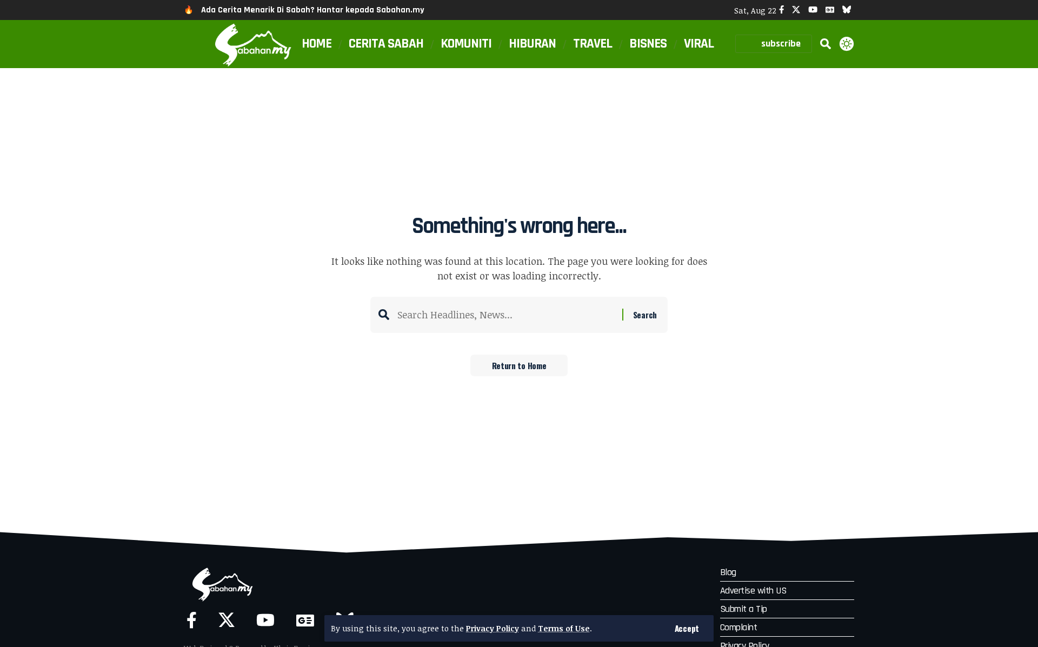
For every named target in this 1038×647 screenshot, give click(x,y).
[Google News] (830, 10)
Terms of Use (564, 628)
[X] (796, 10)
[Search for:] (505, 315)
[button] (687, 628)
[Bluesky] (847, 10)
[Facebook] (781, 10)
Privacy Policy (492, 628)
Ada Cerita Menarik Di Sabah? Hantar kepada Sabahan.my (312, 10)
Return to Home (519, 365)
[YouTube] (813, 10)
